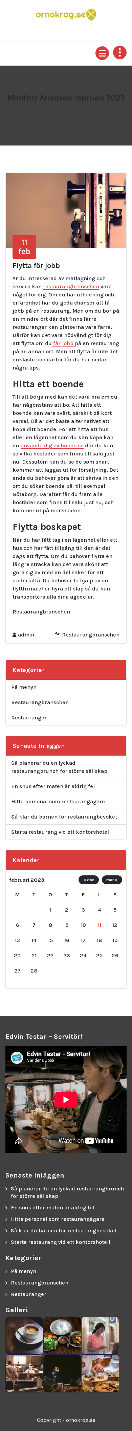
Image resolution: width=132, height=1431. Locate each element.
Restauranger (29, 717)
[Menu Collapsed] (102, 53)
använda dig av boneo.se (52, 445)
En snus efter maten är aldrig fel (53, 786)
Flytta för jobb (36, 265)
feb (24, 247)
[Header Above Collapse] (120, 52)
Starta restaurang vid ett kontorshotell (61, 832)
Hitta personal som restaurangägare (58, 801)
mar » (112, 879)
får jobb (63, 343)
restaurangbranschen (71, 286)
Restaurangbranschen (90, 634)
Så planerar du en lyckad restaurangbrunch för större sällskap (59, 767)
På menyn (24, 687)
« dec (88, 879)
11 (99, 925)
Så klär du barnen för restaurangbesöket (64, 816)
